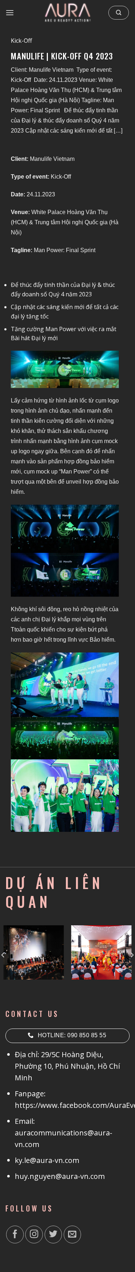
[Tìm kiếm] (118, 13)
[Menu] (10, 12)
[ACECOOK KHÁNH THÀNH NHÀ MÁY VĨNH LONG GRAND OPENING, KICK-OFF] (101, 952)
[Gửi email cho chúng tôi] (72, 1234)
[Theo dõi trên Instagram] (34, 1234)
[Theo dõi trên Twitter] (53, 1234)
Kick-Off (21, 41)
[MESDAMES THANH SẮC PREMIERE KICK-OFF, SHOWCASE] (34, 952)
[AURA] (68, 12)
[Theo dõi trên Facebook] (15, 1234)
